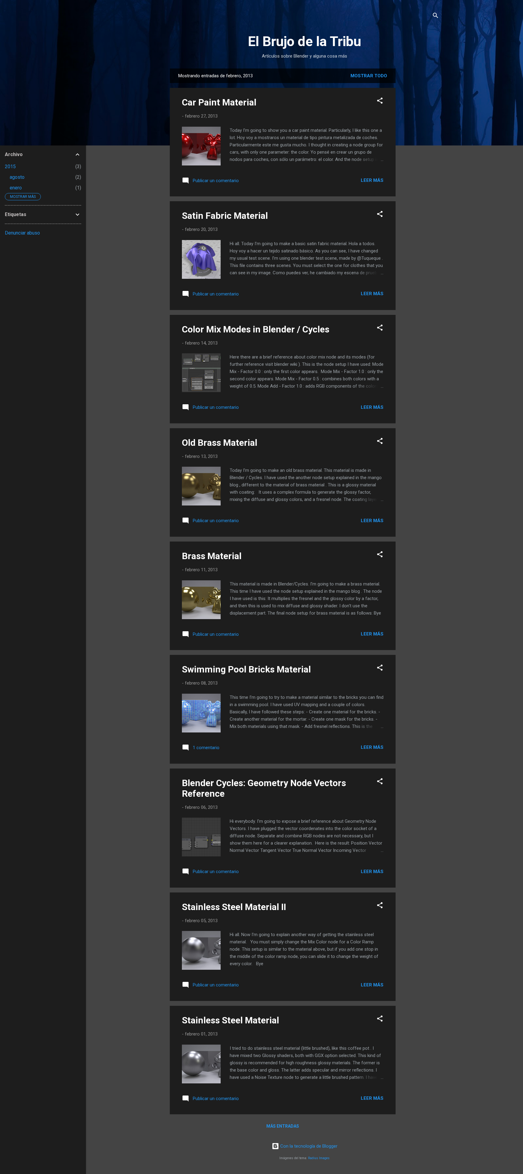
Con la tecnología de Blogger (308, 1146)
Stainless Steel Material (230, 1020)
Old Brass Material (219, 442)
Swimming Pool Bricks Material (246, 669)
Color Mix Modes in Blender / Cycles (255, 329)
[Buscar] (435, 16)
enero (16, 188)
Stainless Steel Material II (234, 907)
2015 (10, 166)
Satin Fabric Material (225, 215)
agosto (17, 177)
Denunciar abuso (22, 233)
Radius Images (319, 1158)
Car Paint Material (219, 102)
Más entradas (282, 1126)
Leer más (372, 180)
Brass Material (212, 556)
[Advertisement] (445, 106)
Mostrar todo (368, 75)
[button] (379, 101)
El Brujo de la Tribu (304, 41)
